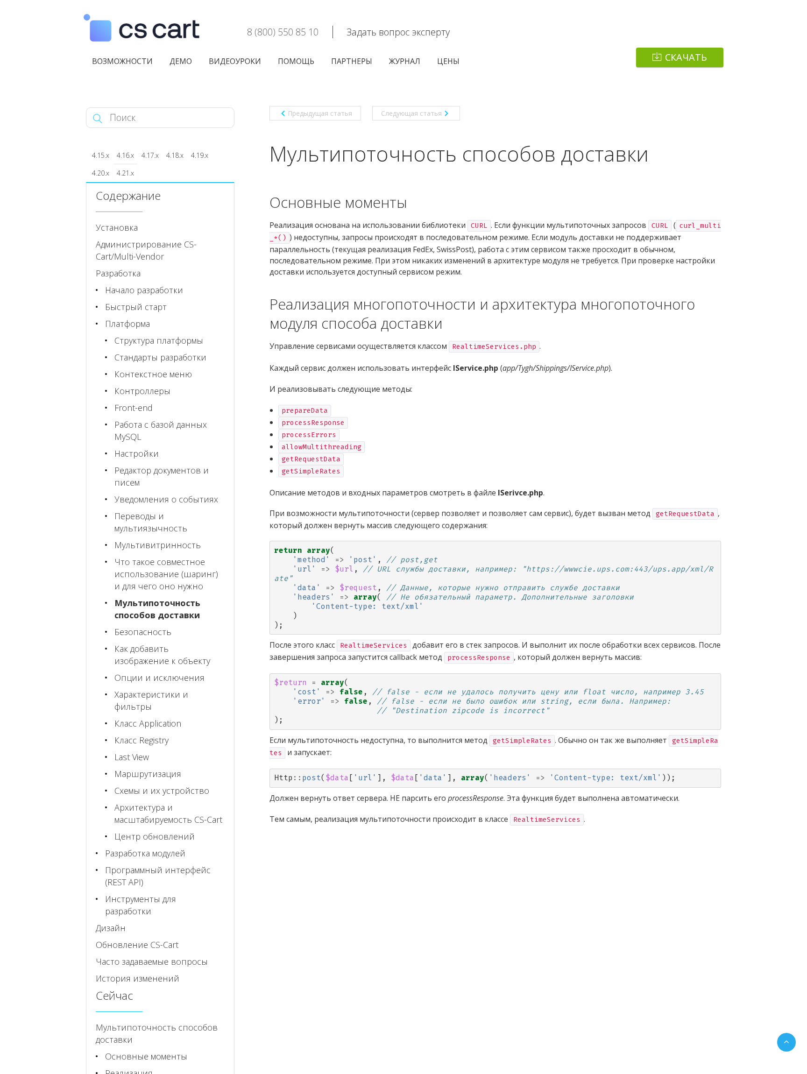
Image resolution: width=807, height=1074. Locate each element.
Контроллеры (142, 390)
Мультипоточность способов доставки (157, 609)
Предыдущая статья (320, 113)
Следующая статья (411, 113)
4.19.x (199, 155)
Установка (117, 227)
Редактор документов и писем (161, 476)
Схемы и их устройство (161, 790)
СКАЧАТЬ (686, 57)
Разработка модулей (145, 853)
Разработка (118, 273)
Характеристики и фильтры (151, 700)
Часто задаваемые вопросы (152, 961)
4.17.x (150, 155)
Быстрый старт (136, 306)
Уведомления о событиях (166, 499)
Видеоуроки (235, 61)
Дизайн (111, 927)
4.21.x (125, 173)
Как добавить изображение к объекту (162, 654)
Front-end (133, 407)
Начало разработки (144, 290)
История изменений (137, 978)
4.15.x (100, 155)
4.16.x (125, 155)
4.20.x (100, 173)
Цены (448, 61)
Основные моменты (146, 1056)
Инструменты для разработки (140, 905)
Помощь (296, 61)
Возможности (122, 61)
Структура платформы (158, 340)
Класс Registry (141, 740)
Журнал (404, 61)
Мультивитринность (157, 545)
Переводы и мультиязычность (150, 522)
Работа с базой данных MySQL (160, 430)
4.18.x (175, 155)
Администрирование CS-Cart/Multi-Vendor (146, 250)
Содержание (128, 195)
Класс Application (147, 723)
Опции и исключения (159, 677)
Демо (181, 61)
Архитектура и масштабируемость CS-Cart (168, 813)
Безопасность (142, 631)
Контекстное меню (153, 374)
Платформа (127, 323)
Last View (131, 757)
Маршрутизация (147, 773)
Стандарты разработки (160, 357)
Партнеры (351, 61)
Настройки (136, 453)
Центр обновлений (154, 836)
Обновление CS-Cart (137, 944)
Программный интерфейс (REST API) (158, 876)
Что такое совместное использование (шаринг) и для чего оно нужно (166, 574)
